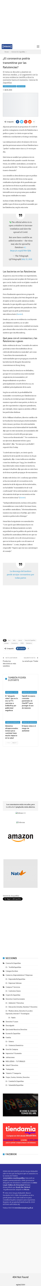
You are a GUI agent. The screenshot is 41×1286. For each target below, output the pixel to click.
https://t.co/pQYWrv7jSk (20, 251)
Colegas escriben (12, 971)
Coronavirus (14, 643)
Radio (13, 1018)
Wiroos (26, 1190)
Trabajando (10, 1069)
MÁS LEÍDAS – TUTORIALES (15, 1061)
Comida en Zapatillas (16, 1081)
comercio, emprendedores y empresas (19, 975)
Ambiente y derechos (16, 1003)
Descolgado (21, 86)
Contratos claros (15, 991)
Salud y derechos (12, 1065)
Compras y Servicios (13, 987)
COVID (22, 643)
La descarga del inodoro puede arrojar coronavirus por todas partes (20, 574)
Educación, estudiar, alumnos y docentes (23, 1007)
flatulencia (29, 643)
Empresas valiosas (15, 983)
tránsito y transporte (13, 1073)
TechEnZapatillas (15, 967)
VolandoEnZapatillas (16, 1085)
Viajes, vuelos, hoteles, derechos (17, 1077)
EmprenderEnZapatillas (17, 979)
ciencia (20, 640)
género (11, 1041)
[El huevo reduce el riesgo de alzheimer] (29, 719)
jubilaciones (10, 1057)
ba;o (9, 640)
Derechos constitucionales (15, 999)
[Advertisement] (20, 21)
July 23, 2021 (27, 259)
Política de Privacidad (16, 1185)
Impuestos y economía (14, 1053)
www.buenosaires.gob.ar (24, 1208)
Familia (8, 1037)
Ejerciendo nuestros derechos (16, 1029)
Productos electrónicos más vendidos (9, 663)
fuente (19, 314)
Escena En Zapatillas (13, 1033)
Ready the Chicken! (23, 1187)
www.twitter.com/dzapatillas (14, 1178)
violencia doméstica (16, 1045)
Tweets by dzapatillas (11, 896)
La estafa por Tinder (30, 661)
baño (14, 640)
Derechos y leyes (11, 692)
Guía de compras (12, 1049)
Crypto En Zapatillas (13, 995)
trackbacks (10, 807)
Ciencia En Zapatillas (10, 86)
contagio (6, 643)
